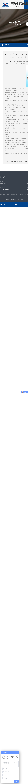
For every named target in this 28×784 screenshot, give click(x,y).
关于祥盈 (14, 204)
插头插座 (13, 194)
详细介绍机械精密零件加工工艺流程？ (19, 161)
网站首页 (2, 204)
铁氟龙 (8, 194)
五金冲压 (17, 194)
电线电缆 (26, 194)
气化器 (21, 194)
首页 (11, 44)
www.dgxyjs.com (4, 189)
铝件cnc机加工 (12, 61)
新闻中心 (18, 44)
